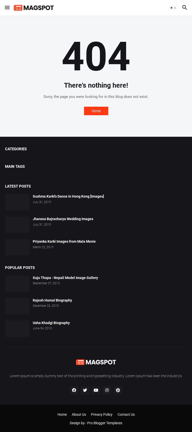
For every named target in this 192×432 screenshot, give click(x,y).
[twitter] (85, 390)
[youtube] (96, 390)
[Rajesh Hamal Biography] (17, 306)
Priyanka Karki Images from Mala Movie (64, 241)
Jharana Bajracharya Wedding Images (63, 219)
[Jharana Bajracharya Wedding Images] (17, 225)
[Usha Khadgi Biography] (17, 329)
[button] (7, 8)
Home (96, 111)
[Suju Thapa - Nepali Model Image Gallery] (17, 283)
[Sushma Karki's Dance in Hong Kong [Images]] (17, 202)
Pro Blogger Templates (104, 423)
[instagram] (107, 390)
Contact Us (126, 414)
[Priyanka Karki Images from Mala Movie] (17, 247)
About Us (79, 414)
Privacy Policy (101, 414)
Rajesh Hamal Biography (52, 300)
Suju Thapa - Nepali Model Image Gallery (65, 278)
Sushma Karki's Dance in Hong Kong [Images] (68, 196)
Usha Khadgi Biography (51, 323)
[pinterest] (118, 390)
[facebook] (74, 390)
